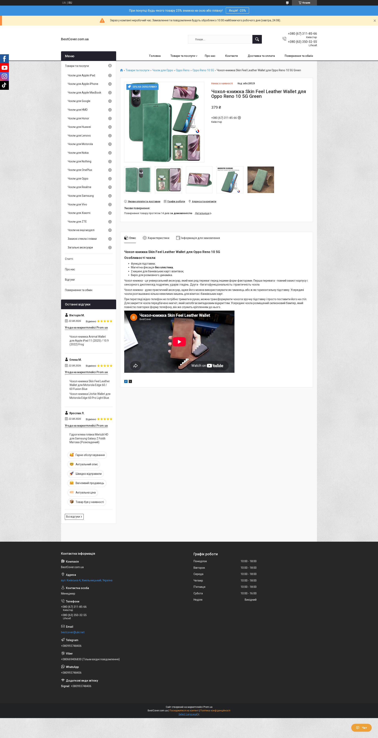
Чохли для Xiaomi (79, 212)
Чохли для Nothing (79, 161)
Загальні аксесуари (80, 247)
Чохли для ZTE (77, 221)
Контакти (231, 55)
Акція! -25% (237, 10)
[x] (130, 382)
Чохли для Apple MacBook (84, 92)
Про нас (210, 55)
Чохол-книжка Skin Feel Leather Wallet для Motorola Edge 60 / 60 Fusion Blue (89, 385)
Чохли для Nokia (78, 152)
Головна (155, 55)
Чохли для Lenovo (79, 135)
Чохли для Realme (79, 187)
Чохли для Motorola (80, 144)
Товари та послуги (182, 55)
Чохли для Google (79, 101)
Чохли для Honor (78, 118)
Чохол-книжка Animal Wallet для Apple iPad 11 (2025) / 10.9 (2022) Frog (89, 340)
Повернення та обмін (299, 55)
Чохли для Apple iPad (81, 75)
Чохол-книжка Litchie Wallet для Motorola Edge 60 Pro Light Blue (89, 395)
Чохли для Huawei (79, 126)
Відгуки (70, 279)
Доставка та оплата (261, 55)
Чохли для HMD (78, 109)
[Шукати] (257, 39)
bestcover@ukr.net (72, 632)
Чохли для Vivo (77, 204)
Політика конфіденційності (215, 710)
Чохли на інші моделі (81, 230)
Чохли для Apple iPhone (83, 83)
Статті (69, 258)
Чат (364, 727)
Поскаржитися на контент (184, 710)
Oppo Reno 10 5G (203, 70)
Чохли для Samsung (81, 195)
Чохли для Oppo (162, 70)
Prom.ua (207, 707)
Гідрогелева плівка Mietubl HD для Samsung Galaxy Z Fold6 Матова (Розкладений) (88, 438)
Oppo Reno (183, 70)
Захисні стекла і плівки (82, 238)
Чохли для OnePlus (80, 169)
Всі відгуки (73, 516)
